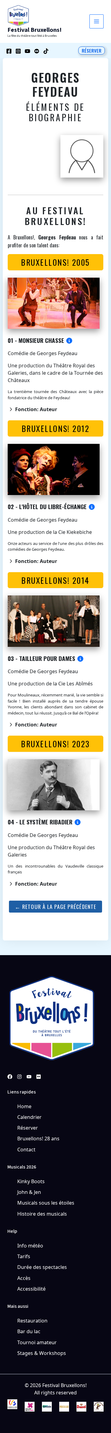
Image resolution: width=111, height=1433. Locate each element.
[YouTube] (27, 51)
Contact (26, 1149)
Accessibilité (31, 1288)
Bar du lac (28, 1331)
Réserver (27, 1127)
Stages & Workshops (41, 1353)
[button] (91, 50)
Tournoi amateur (37, 1342)
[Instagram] (18, 51)
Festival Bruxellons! (34, 30)
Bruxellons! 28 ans (38, 1138)
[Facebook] (9, 51)
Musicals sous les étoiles (45, 1202)
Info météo (30, 1245)
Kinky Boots (31, 1181)
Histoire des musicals (42, 1213)
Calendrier (29, 1117)
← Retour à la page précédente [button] (55, 906)
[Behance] (36, 51)
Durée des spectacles (42, 1267)
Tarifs (23, 1256)
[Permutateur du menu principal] (96, 21)
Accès (24, 1278)
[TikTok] (46, 51)
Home (24, 1106)
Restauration (32, 1320)
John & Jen (29, 1192)
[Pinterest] (38, 1076)
